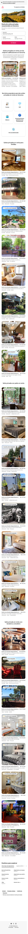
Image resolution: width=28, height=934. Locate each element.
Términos (16, 927)
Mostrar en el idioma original (9, 3)
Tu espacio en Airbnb (19, 7)
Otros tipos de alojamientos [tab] (8, 866)
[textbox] (7, 38)
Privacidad (10, 927)
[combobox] (13, 34)
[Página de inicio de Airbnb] (3, 7)
